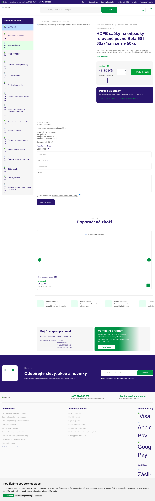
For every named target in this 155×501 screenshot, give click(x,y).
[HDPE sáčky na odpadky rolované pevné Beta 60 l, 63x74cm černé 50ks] (63, 24)
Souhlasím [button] (9, 496)
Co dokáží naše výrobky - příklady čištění (83, 432)
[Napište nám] (114, 397)
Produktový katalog (146, 2)
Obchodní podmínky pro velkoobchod (15, 421)
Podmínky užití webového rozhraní (14, 413)
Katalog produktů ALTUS (77, 436)
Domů (84, 2)
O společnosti (93, 2)
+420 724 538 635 (80, 396)
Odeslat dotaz (45, 202)
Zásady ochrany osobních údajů (13, 439)
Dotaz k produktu (45, 124)
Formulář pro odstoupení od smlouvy (15, 436)
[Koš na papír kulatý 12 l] (94, 243)
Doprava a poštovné (9, 424)
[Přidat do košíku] (148, 285)
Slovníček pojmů (74, 417)
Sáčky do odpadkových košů (61, 21)
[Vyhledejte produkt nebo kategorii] (70, 10)
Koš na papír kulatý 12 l (47, 277)
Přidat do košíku (142, 72)
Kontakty (134, 2)
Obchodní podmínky (108, 2)
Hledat (109, 10)
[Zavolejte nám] (66, 397)
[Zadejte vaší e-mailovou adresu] (127, 373)
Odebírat (145, 373)
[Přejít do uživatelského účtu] (136, 9)
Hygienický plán (74, 421)
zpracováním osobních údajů (65, 196)
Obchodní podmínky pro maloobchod (15, 417)
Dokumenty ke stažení (10, 428)
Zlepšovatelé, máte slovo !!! (78, 428)
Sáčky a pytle (45, 21)
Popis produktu (44, 122)
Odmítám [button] (38, 496)
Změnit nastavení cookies (11, 447)
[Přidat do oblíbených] (103, 80)
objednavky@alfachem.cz (132, 396)
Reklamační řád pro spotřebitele (13, 432)
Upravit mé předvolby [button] (23, 496)
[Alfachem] (20, 10)
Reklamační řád (123, 2)
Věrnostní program (8, 443)
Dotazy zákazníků (74, 413)
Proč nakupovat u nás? (76, 424)
